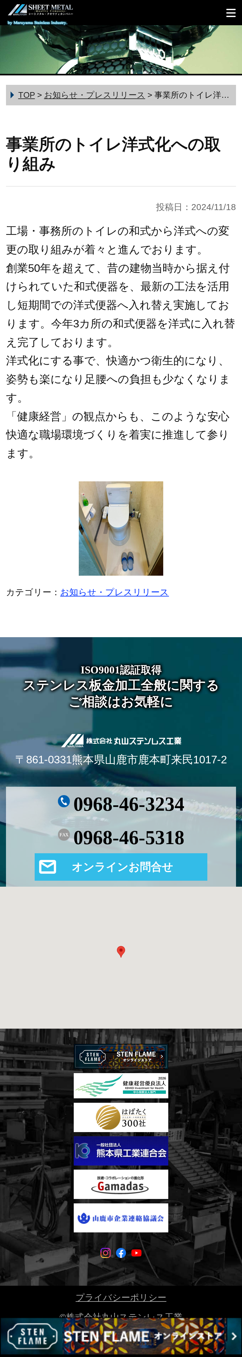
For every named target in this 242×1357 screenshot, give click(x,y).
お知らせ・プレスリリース (114, 592)
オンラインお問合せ (122, 867)
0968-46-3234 (128, 804)
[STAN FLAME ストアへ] (121, 1337)
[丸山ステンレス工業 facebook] (121, 1254)
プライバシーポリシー (121, 1297)
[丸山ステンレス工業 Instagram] (106, 1254)
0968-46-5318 (128, 837)
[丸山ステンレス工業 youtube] (136, 1254)
